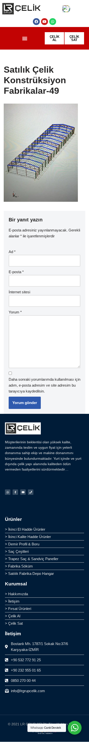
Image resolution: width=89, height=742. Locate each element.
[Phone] (30, 492)
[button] (24, 38)
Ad (12, 252)
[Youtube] (44, 21)
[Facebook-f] (15, 492)
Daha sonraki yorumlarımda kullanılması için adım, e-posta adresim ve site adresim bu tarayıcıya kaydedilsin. (44, 385)
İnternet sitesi (19, 292)
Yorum (15, 312)
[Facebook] (36, 21)
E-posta (16, 272)
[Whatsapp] (52, 21)
